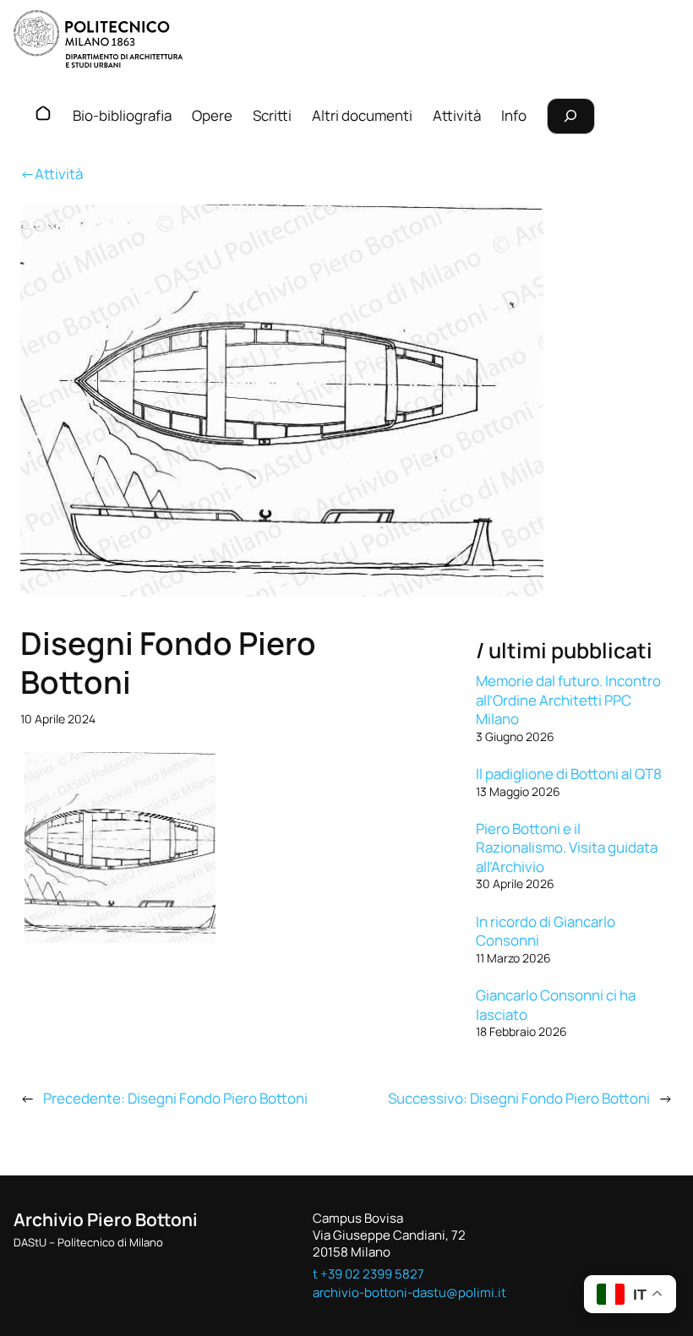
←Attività (51, 173)
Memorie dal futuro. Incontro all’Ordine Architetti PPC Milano (568, 699)
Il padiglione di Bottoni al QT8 (569, 773)
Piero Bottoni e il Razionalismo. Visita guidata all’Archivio (567, 847)
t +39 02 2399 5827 (368, 1273)
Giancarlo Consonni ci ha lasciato (556, 1004)
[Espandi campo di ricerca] (571, 116)
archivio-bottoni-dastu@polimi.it (409, 1292)
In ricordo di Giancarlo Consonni (545, 931)
